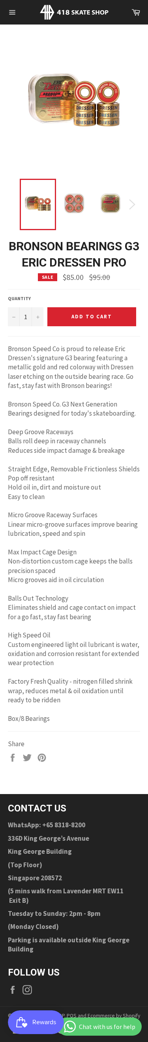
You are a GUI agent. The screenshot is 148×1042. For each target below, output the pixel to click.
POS (72, 1015)
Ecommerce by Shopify (114, 1015)
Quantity (19, 298)
